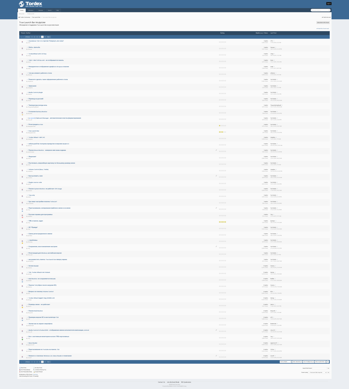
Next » (48, 37)
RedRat (29, 281)
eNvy (178, 385)
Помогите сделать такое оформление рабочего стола (48, 79)
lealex (29, 197)
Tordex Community (25, 17)
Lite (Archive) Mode (173, 382)
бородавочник (31, 126)
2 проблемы (33, 240)
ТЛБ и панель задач (36, 221)
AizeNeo (30, 216)
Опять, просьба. (34, 47)
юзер (29, 69)
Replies (258, 33)
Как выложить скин (36, 176)
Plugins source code (35, 182)
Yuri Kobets (273, 79)
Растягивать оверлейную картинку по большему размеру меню (52, 163)
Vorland (30, 191)
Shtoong (30, 242)
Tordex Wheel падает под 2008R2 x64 (42, 298)
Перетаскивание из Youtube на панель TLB (44, 349)
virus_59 (30, 120)
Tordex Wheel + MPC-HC (37, 137)
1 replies (266, 41)
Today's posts (30, 14)
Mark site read (327, 17)
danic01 (30, 146)
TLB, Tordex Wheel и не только (39, 272)
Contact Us (161, 382)
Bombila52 (30, 261)
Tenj (29, 210)
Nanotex (30, 114)
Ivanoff (29, 358)
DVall (29, 159)
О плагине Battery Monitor (38, 112)
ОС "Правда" (33, 227)
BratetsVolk (31, 326)
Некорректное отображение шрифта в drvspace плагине (49, 67)
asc (261, 33)
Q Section (35, 375)
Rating (222, 33)
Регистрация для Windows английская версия (45, 253)
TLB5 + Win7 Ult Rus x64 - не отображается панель (46, 60)
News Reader (33, 343)
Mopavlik (30, 313)
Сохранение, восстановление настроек (43, 246)
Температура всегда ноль (38, 105)
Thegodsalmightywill (33, 107)
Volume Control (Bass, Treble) (38, 169)
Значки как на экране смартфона (40, 324)
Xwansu (30, 94)
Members (30, 10)
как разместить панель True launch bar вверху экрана (48, 259)
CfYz (29, 43)
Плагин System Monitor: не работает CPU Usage (45, 189)
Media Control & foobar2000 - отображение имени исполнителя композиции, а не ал (59, 330)
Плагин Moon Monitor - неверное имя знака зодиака (47, 150)
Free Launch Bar (34, 131)
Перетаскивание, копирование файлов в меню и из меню (49, 208)
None (29, 62)
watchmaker (31, 152)
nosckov (30, 178)
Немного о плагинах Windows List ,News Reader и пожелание (50, 356)
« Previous (27, 37)
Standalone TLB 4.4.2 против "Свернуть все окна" (46, 41)
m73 (29, 319)
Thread (23, 33)
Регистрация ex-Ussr (36, 124)
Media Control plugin (36, 92)
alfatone (30, 75)
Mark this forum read (323, 29)
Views (266, 33)
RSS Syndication (186, 382)
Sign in (329, 4)
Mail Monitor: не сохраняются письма (42, 279)
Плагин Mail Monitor (36, 311)
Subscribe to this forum (323, 23)
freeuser (30, 49)
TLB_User (30, 255)
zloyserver (30, 81)
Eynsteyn (272, 221)
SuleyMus (30, 88)
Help (57, 10)
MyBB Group (183, 386)
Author (28, 33)
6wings (29, 274)
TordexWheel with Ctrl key (37, 54)
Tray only (32, 195)
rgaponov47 (31, 345)
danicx (29, 306)
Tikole (29, 101)
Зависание (32, 86)
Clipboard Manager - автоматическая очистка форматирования (58, 118)
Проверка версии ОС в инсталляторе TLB (44, 317)
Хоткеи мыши (33, 266)
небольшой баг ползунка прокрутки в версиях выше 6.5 (49, 144)
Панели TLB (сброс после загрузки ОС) (42, 285)
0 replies (265, 266)
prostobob (30, 204)
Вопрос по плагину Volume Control (41, 291)
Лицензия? (32, 157)
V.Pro (29, 165)
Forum (21, 10)
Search (49, 10)
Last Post (273, 33)
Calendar (40, 10)
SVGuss (30, 351)
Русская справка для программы (41, 214)
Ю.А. (29, 293)
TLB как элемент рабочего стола (40, 73)
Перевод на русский (36, 99)
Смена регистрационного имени (40, 234)
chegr (29, 56)
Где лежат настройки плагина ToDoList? (43, 202)
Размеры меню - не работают (39, 304)
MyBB (170, 386)
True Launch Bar (36, 17)
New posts (21, 14)
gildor (29, 184)
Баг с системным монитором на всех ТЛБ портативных (49, 336)
